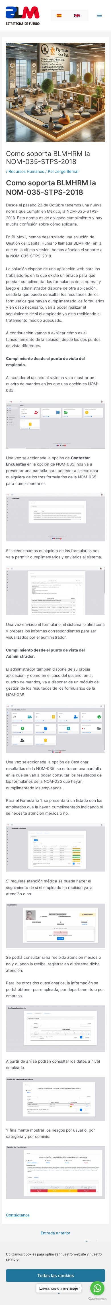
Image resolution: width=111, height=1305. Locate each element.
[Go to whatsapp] (97, 1288)
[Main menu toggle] (99, 15)
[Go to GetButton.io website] (97, 1299)
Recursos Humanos (26, 171)
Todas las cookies (55, 1275)
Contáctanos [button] (18, 1215)
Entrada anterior (55, 1233)
